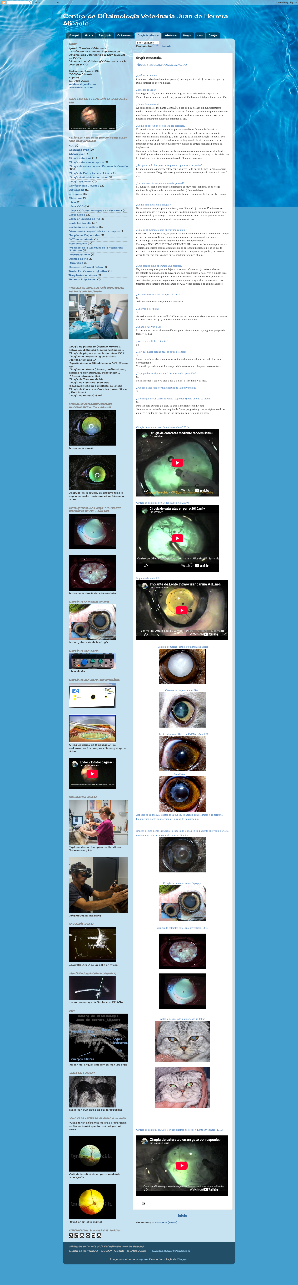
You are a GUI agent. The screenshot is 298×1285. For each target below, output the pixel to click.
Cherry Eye (76, 153)
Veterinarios (171, 35)
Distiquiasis (76, 189)
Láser (72, 202)
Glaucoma (75, 198)
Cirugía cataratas (80, 158)
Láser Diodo (77, 214)
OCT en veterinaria (81, 239)
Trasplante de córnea (83, 275)
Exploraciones (124, 35)
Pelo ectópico (78, 243)
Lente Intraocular (80, 223)
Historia (89, 35)
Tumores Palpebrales (82, 279)
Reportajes (76, 262)
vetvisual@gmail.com (82, 84)
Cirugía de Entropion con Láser (90, 173)
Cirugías (187, 35)
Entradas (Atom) (166, 1222)
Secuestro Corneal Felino (86, 267)
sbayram (142, 1259)
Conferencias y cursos (84, 185)
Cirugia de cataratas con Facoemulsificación (98, 166)
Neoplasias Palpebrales (84, 235)
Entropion (75, 194)
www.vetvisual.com (81, 87)
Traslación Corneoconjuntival (88, 271)
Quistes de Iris (78, 258)
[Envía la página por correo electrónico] (143, 1203)
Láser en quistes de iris (84, 218)
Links (200, 35)
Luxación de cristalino (83, 227)
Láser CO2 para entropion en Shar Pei (94, 210)
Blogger (182, 1259)
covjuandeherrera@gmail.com (171, 1250)
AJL (71, 145)
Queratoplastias (79, 254)
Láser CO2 (76, 206)
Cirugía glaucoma (80, 181)
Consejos (213, 35)
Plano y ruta (105, 35)
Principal (74, 35)
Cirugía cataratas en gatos (86, 162)
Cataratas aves (79, 149)
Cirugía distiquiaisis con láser (88, 177)
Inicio (182, 1215)
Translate (165, 46)
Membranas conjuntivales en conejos (94, 231)
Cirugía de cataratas (148, 35)
